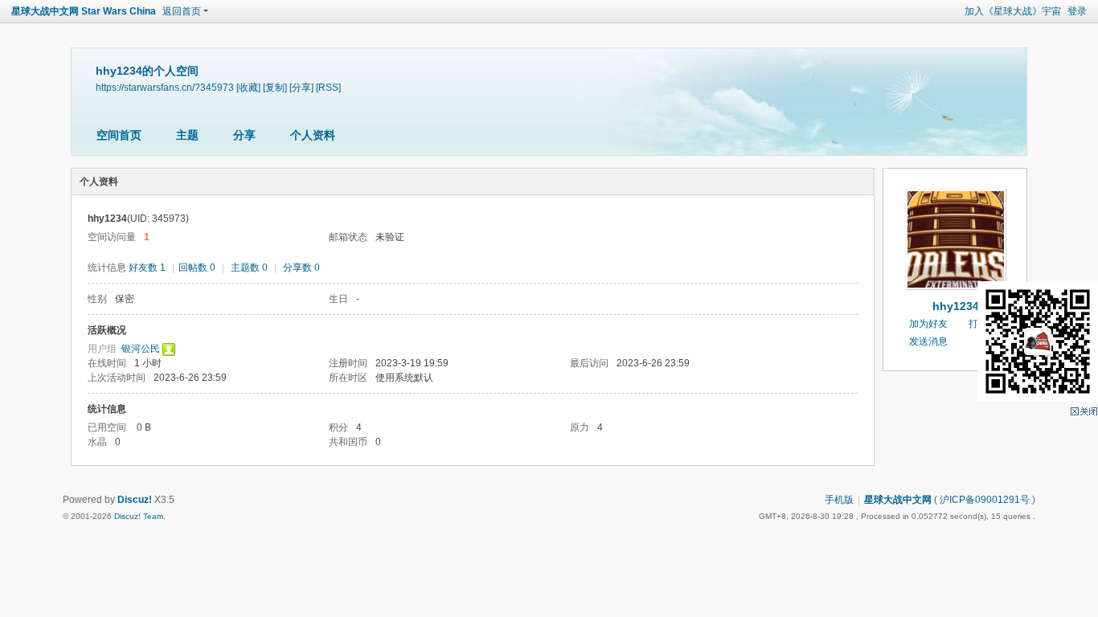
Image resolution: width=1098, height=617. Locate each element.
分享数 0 (301, 267)
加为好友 (928, 323)
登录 (1077, 11)
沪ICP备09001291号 (985, 499)
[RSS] (328, 87)
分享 (244, 135)
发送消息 (928, 341)
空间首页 (118, 135)
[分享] (301, 87)
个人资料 (312, 135)
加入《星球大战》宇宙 (1013, 11)
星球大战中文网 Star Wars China (83, 11)
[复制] (275, 87)
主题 (187, 135)
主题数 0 (249, 267)
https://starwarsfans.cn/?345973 (165, 87)
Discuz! (134, 499)
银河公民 (140, 348)
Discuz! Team (138, 516)
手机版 (839, 499)
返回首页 (181, 11)
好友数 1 (147, 267)
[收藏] (248, 87)
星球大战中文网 (898, 499)
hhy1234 (955, 306)
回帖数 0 (196, 267)
